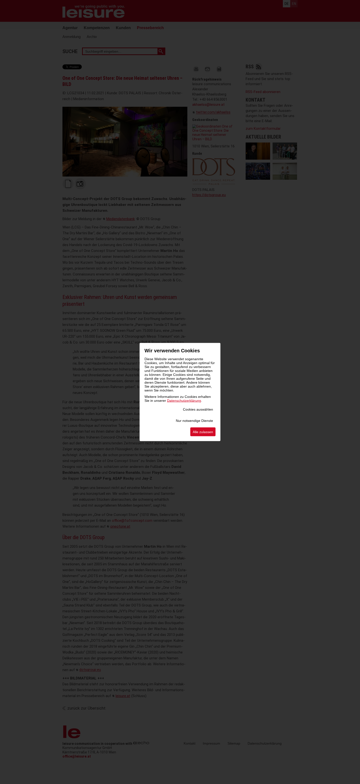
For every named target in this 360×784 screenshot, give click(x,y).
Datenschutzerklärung (184, 401)
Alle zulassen (203, 432)
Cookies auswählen (198, 409)
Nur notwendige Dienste (194, 421)
